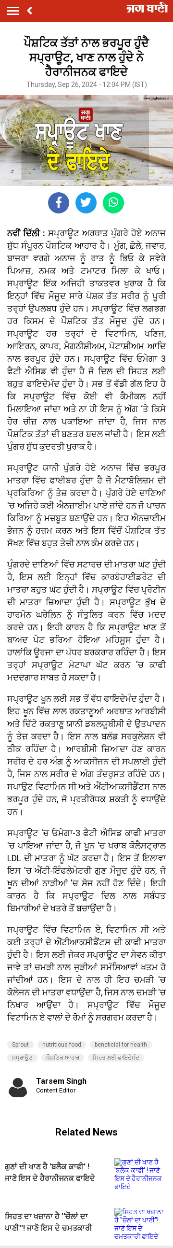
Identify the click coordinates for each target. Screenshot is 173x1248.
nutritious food (61, 1044)
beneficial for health (121, 1044)
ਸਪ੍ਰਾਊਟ (22, 1057)
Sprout (20, 1044)
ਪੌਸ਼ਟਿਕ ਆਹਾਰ (62, 1057)
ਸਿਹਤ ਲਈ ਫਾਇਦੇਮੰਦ (116, 1057)
